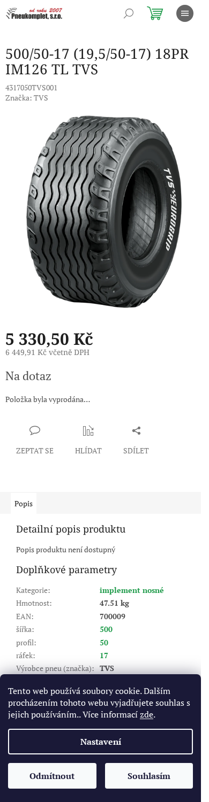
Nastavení (100, 741)
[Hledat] (128, 13)
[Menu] (185, 13)
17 (104, 655)
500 (106, 629)
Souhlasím (149, 776)
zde (146, 714)
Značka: (26, 97)
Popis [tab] (23, 503)
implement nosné (132, 590)
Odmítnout (51, 776)
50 (104, 642)
